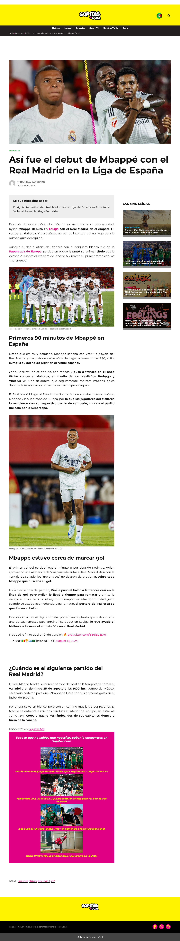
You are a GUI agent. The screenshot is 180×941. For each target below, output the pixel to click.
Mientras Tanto (110, 28)
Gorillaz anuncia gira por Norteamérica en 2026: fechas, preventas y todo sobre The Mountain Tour (146, 292)
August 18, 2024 (67, 640)
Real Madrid (44, 881)
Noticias (56, 28)
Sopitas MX (36, 729)
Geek (125, 28)
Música (68, 28)
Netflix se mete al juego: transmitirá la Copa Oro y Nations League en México (144, 262)
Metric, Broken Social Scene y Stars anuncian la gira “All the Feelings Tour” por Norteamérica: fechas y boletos (145, 323)
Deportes (80, 28)
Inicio (11, 33)
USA (53, 881)
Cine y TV (94, 28)
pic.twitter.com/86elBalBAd (87, 634)
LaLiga (53, 229)
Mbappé (33, 881)
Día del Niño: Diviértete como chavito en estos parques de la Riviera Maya (146, 231)
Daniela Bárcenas (32, 182)
